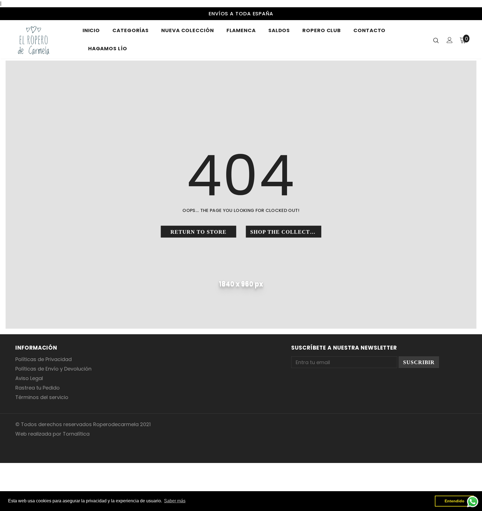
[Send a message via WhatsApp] (472, 501)
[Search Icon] (436, 40)
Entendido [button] (454, 501)
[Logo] (44, 40)
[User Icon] (450, 40)
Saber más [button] (174, 500)
